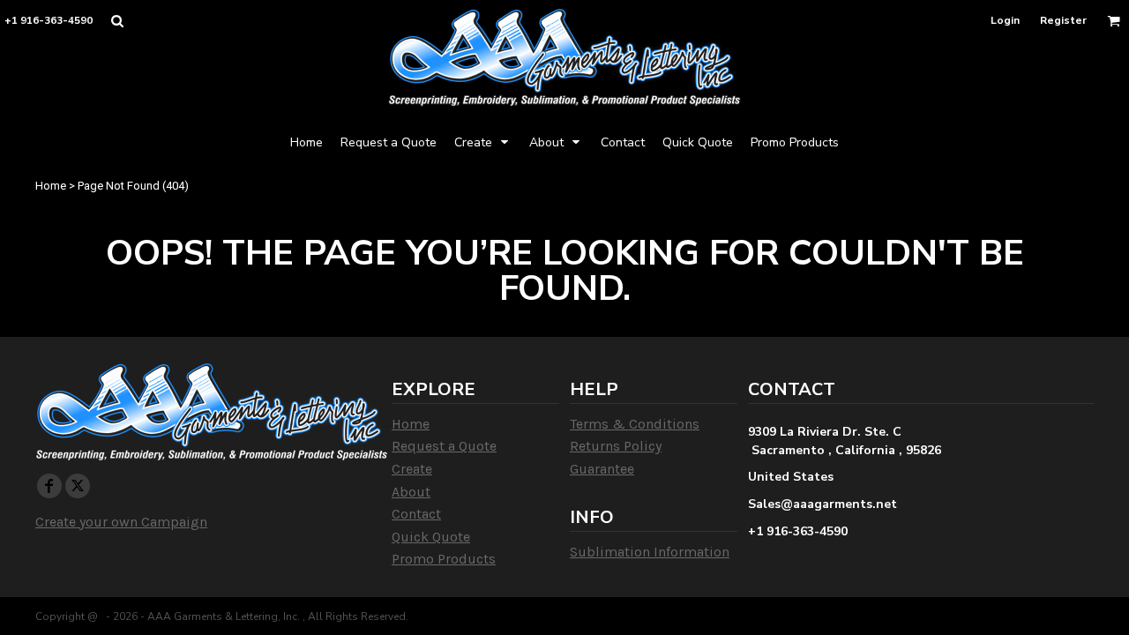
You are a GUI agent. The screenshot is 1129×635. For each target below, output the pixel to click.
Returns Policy (616, 445)
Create (412, 468)
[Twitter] (77, 486)
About (411, 491)
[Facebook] (49, 486)
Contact (416, 513)
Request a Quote (444, 445)
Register (1063, 20)
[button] (116, 20)
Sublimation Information (649, 551)
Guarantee (602, 468)
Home (50, 185)
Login (1005, 20)
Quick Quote (431, 536)
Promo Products (444, 558)
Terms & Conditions (634, 423)
